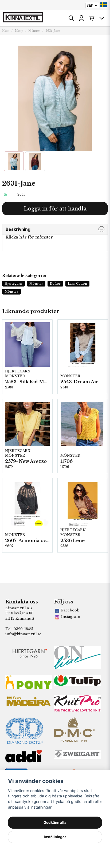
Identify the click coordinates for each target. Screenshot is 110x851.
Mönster (34, 31)
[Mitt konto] (81, 18)
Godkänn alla (55, 822)
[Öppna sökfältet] (71, 18)
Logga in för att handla (55, 208)
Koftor (55, 283)
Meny (19, 31)
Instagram (70, 616)
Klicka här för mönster (29, 237)
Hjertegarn (13, 283)
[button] (103, 5)
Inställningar (55, 837)
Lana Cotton (77, 283)
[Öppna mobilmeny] (102, 18)
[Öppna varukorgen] (92, 18)
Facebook (70, 610)
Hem (5, 31)
